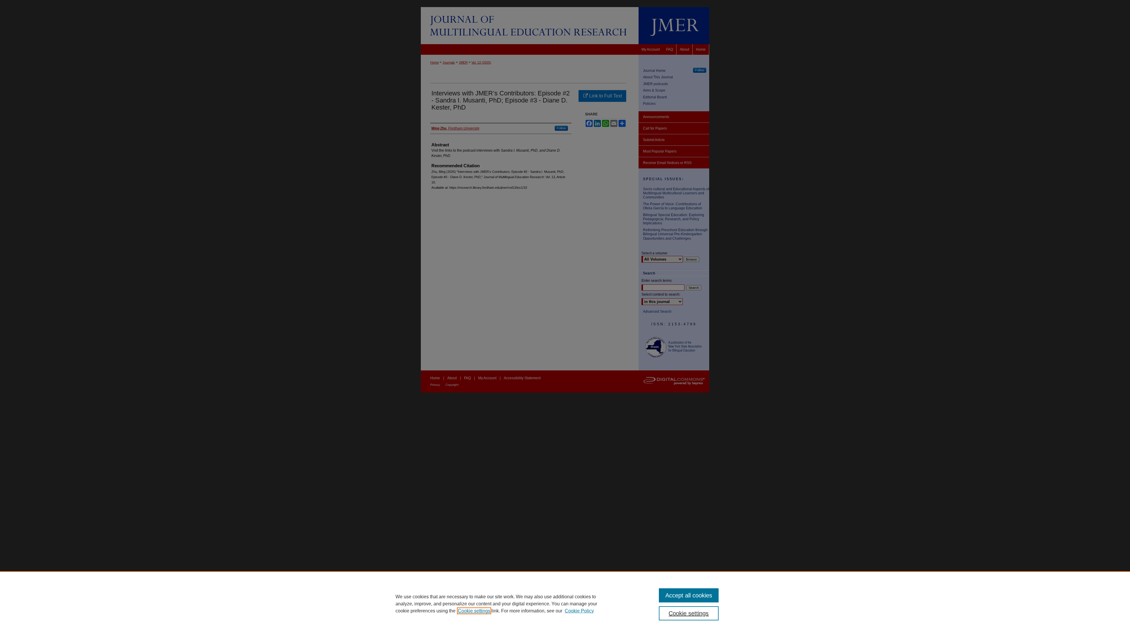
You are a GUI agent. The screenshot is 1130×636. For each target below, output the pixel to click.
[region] (565, 603)
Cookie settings (474, 610)
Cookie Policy (579, 610)
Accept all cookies (688, 595)
